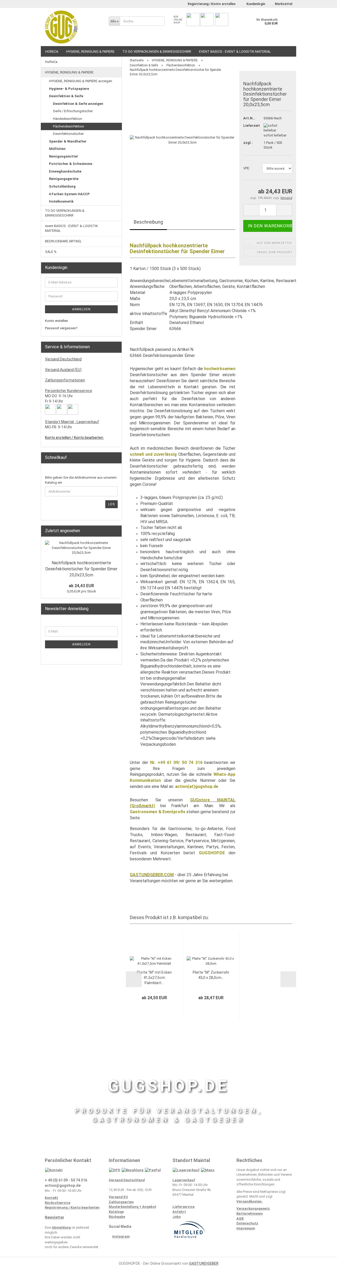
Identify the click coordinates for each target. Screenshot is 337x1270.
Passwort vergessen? (61, 328)
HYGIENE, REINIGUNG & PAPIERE (90, 51)
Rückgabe (117, 1217)
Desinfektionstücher (68, 134)
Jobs (176, 1217)
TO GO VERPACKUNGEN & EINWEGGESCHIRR (156, 51)
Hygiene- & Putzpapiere (69, 89)
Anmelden (81, 309)
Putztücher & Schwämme (70, 164)
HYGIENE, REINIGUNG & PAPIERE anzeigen (80, 81)
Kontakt (51, 1198)
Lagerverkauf (183, 1180)
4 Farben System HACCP (69, 194)
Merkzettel (283, 4)
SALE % (51, 252)
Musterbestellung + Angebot (132, 1207)
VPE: (246, 168)
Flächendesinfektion (68, 126)
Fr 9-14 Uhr (54, 401)
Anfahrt (179, 1212)
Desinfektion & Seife (66, 96)
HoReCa (51, 51)
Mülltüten (57, 149)
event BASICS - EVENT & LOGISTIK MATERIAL (235, 51)
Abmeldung (61, 1227)
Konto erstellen (56, 321)
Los (111, 504)
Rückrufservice (57, 1203)
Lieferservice (183, 1207)
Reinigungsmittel (63, 156)
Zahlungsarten (121, 1202)
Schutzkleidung (62, 186)
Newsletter (54, 1217)
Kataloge (116, 1212)
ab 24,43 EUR (81, 585)
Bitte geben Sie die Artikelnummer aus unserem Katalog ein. (81, 479)
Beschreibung (148, 222)
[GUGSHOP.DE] (73, 27)
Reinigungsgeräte (63, 179)
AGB (240, 1218)
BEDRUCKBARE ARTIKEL (63, 241)
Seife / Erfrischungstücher (73, 111)
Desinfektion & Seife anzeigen (78, 104)
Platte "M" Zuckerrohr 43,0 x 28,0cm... (211, 975)
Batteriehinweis (249, 1213)
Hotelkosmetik (61, 201)
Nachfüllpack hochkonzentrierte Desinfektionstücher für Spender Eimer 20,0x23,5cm (81, 568)
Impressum (245, 1228)
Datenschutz (247, 1223)
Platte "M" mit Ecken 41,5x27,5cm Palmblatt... (154, 977)
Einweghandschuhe (65, 171)
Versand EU (118, 1197)
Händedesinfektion (67, 119)
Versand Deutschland (63, 359)
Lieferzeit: (249, 126)
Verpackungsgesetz (253, 1208)
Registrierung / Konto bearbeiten (72, 1207)
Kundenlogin (255, 4)
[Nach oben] (322, 1262)
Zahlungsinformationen (65, 380)
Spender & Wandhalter (68, 141)
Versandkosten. (249, 1201)
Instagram (121, 1236)
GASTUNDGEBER (204, 1263)
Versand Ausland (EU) (63, 369)
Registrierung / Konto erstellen (211, 4)
